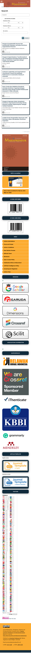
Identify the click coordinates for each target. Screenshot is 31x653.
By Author (5, 31)
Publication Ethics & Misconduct (12, 262)
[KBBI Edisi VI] (15, 430)
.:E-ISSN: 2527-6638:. (15, 199)
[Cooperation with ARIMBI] (2, 349)
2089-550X (20, 644)
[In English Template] (15, 466)
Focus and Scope (8, 244)
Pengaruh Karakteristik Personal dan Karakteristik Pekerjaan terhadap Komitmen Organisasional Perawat (14, 45)
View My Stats (12, 618)
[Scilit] (15, 338)
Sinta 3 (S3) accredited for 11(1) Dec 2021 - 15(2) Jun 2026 (15, 191)
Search (26, 38)
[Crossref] (15, 327)
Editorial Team (8, 253)
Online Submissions (9, 241)
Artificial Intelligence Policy (11, 265)
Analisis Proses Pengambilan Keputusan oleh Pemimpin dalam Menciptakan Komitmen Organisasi (14, 119)
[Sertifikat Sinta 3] (15, 182)
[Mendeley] (11, 450)
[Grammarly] (13, 438)
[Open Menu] (1, 1)
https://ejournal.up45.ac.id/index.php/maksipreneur (15, 635)
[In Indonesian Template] (15, 482)
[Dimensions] (15, 315)
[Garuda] (15, 303)
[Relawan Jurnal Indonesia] (15, 366)
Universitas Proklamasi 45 (15, 638)
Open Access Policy (9, 259)
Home (3, 6)
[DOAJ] (2, 280)
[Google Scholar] (15, 292)
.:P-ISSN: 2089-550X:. (15, 218)
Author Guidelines (9, 247)
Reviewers (6, 256)
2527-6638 (9, 644)
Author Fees (7, 272)
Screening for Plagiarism (10, 269)
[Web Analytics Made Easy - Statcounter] (5, 618)
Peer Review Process (9, 250)
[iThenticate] (15, 402)
